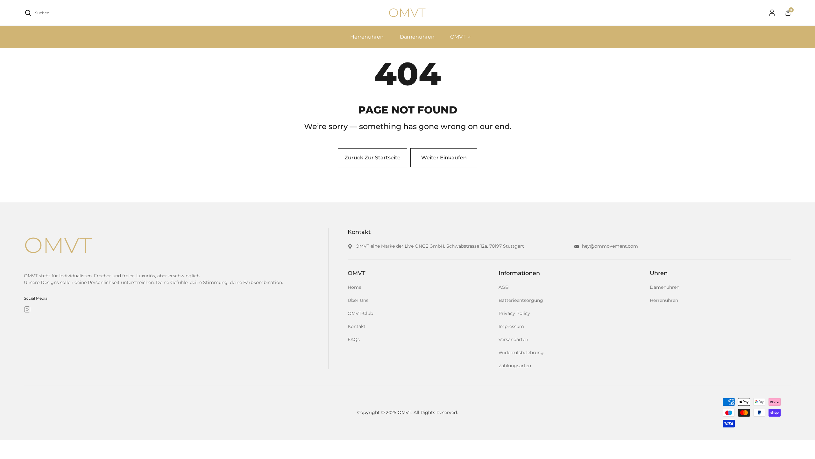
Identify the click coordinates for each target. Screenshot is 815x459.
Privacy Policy (514, 313)
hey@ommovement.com (610, 246)
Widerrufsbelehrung (521, 352)
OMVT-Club (360, 313)
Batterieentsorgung (521, 300)
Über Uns (358, 300)
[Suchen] (28, 13)
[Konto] (772, 13)
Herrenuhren (664, 300)
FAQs (354, 339)
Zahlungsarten (515, 365)
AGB (504, 287)
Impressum (511, 326)
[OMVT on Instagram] (27, 309)
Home (354, 287)
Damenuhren (664, 287)
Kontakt (356, 326)
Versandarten (513, 339)
